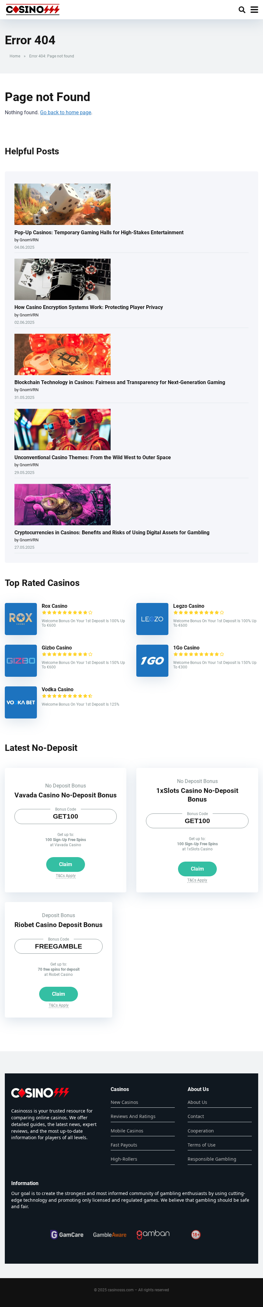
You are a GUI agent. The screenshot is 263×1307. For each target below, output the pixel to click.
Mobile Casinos (127, 1131)
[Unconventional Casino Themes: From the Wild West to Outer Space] (62, 430)
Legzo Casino (188, 606)
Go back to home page (65, 112)
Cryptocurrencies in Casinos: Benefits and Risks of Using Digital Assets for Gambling (111, 532)
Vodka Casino (57, 689)
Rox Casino (54, 606)
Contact (196, 1116)
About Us (197, 1102)
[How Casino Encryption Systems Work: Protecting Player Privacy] (62, 280)
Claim (65, 864)
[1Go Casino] (152, 675)
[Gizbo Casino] (21, 675)
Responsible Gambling (212, 1159)
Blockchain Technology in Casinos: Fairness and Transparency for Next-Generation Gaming (119, 382)
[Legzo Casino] (152, 633)
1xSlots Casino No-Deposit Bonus (197, 795)
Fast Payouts (124, 1145)
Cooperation (201, 1131)
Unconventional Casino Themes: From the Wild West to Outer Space (92, 457)
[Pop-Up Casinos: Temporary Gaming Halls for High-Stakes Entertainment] (62, 204)
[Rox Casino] (21, 633)
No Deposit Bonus (65, 786)
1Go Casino (186, 648)
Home (15, 56)
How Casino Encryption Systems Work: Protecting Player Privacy (88, 307)
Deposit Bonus (58, 915)
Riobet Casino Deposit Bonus (58, 925)
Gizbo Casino (57, 648)
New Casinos (124, 1102)
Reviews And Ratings (133, 1116)
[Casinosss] (33, 9)
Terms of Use (202, 1145)
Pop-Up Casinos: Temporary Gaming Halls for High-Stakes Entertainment (98, 232)
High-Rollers (124, 1159)
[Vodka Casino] (21, 717)
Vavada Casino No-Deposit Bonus (65, 795)
